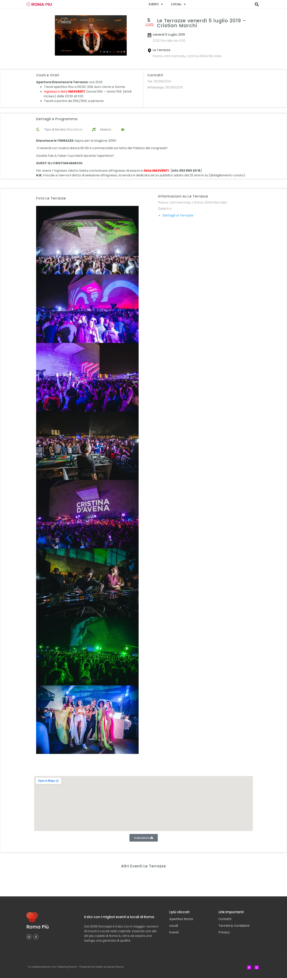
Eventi (154, 4)
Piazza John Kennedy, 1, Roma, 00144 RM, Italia (187, 56)
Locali (176, 4)
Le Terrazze (161, 50)
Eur (169, 208)
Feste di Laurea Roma (110, 967)
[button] (257, 4)
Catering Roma (67, 967)
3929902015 (159, 81)
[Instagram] (28, 936)
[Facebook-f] (35, 936)
